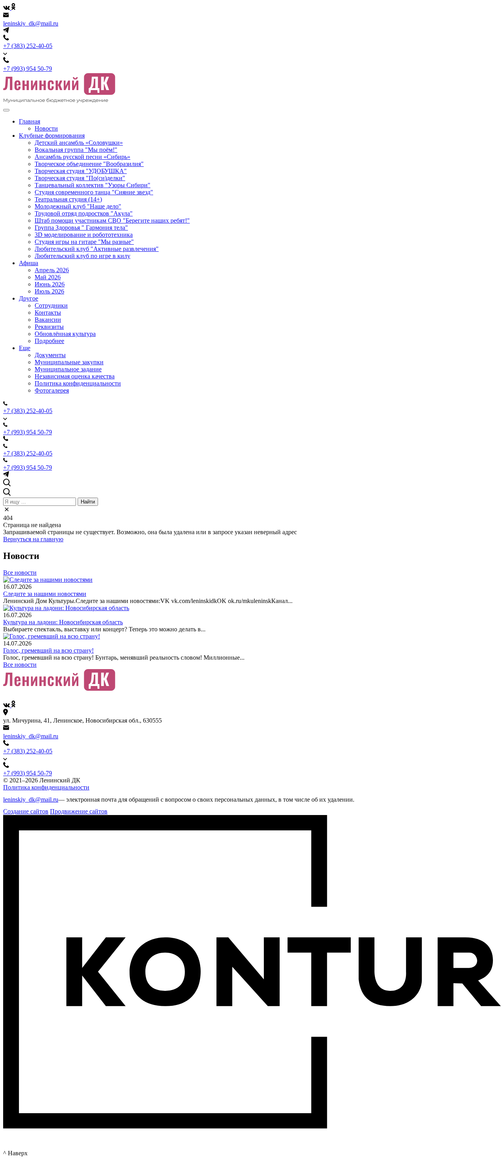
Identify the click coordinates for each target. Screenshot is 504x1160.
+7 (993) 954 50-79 (27, 68)
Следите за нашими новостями (44, 593)
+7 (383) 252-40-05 (27, 45)
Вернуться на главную (33, 539)
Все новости (20, 572)
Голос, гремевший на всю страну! (48, 650)
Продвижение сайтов (78, 811)
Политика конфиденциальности (46, 787)
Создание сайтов (25, 811)
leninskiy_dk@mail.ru (30, 23)
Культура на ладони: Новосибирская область (63, 622)
